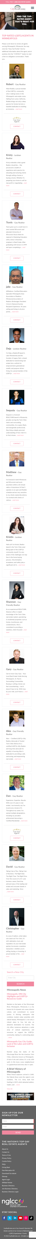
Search (20, 984)
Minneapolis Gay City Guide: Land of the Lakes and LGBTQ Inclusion (20, 1044)
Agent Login (6, 1179)
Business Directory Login (10, 1192)
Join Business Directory (10, 1188)
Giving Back (6, 1167)
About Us (5, 1149)
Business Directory (8, 1185)
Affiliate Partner (7, 1182)
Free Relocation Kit (8, 1170)
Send (18, 1133)
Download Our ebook (9, 1173)
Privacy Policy (6, 1158)
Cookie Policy (6, 1161)
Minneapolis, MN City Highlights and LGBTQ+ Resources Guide (17, 996)
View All (9, 1089)
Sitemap (4, 1176)
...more (9, 1037)
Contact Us (5, 1152)
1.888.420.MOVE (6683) (22, 2)
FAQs (4, 1164)
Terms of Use (6, 1155)
